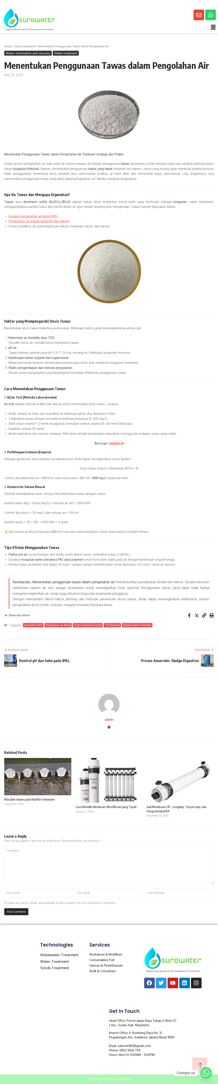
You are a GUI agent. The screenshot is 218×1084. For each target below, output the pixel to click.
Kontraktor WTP (33, 625)
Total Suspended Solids (88, 625)
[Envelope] (199, 15)
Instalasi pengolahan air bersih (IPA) (33, 216)
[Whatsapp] (210, 15)
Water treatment (25, 46)
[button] (159, 28)
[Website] (109, 727)
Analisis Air (116, 443)
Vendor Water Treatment (137, 625)
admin (109, 719)
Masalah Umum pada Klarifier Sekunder (29, 799)
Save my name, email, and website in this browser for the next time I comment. (62, 903)
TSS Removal (112, 625)
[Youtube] (173, 983)
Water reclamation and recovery (28, 53)
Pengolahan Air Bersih (58, 625)
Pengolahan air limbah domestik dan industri (39, 221)
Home (8, 46)
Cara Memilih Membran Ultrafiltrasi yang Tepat (106, 807)
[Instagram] (196, 983)
